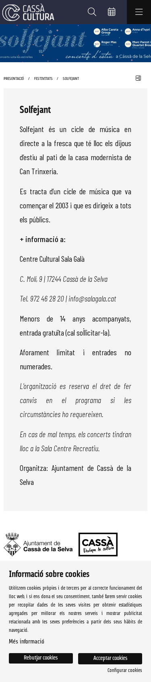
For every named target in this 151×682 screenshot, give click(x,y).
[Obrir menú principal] (139, 12)
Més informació (26, 642)
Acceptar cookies (110, 659)
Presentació (14, 79)
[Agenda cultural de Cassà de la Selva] (27, 12)
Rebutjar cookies (41, 658)
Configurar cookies (125, 670)
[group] (75, 43)
